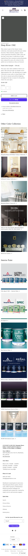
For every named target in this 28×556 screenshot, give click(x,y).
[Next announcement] (25, 3)
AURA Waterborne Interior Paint (9, 409)
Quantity (3, 85)
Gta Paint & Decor (8, 549)
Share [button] (3, 114)
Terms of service (14, 553)
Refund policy (6, 512)
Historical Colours (6, 253)
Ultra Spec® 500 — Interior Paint (9, 291)
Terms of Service (7, 506)
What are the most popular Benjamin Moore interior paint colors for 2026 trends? (12, 228)
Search (4, 500)
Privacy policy (20, 551)
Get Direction (6, 456)
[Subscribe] (22, 521)
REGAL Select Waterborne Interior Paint (11, 379)
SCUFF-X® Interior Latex (7, 438)
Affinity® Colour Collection (8, 179)
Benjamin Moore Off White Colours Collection (13, 154)
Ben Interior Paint (5, 350)
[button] (2, 10)
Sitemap (5, 509)
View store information (8, 110)
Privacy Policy (6, 503)
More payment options (14, 102)
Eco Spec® (4, 320)
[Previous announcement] (2, 3)
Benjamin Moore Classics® (8, 203)
